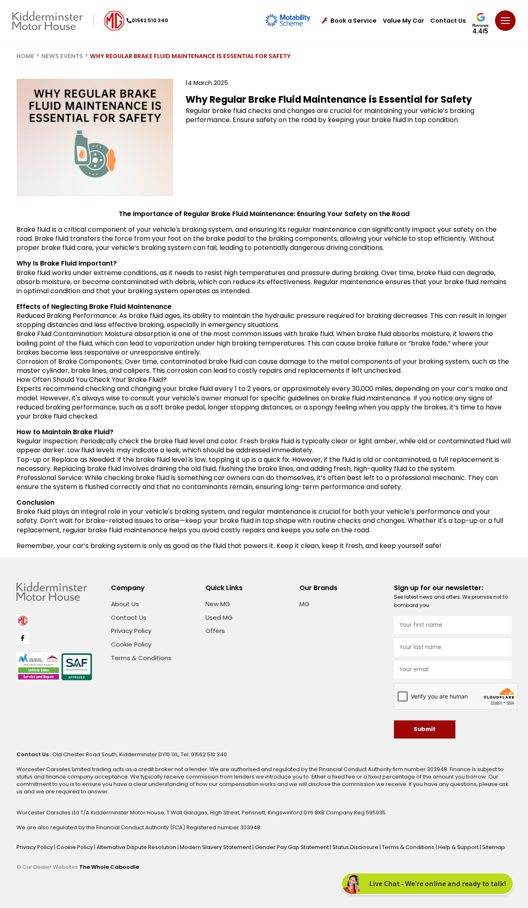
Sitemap (493, 847)
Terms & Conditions (141, 658)
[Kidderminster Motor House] (47, 20)
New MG (217, 604)
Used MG (219, 617)
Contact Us (448, 21)
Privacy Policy (131, 630)
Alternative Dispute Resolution (137, 847)
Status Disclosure (356, 847)
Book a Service (353, 21)
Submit (425, 729)
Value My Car (403, 21)
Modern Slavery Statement (216, 847)
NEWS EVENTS (62, 56)
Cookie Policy (131, 644)
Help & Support (459, 847)
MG (304, 604)
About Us (125, 604)
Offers (215, 630)
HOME (25, 56)
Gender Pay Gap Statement (292, 847)
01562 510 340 (150, 20)
